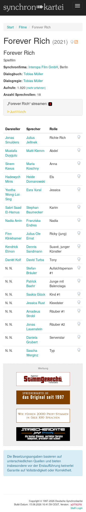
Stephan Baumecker (34, 209)
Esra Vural (33, 189)
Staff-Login (77, 508)
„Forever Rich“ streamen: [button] (27, 104)
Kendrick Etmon (11, 248)
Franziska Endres (33, 222)
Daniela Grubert (32, 339)
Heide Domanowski (35, 179)
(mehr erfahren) (36, 88)
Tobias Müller (33, 74)
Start (10, 27)
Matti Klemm (35, 150)
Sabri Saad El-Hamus (13, 209)
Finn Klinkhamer (13, 235)
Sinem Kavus (9, 166)
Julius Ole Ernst (33, 235)
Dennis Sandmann (34, 248)
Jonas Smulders (12, 139)
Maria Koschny (32, 166)
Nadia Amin (13, 220)
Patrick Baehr (31, 283)
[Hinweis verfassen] (72, 40)
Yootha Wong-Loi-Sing (12, 194)
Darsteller (12, 129)
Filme (23, 27)
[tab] (43, 107)
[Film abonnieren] (76, 40)
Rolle (54, 129)
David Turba (35, 259)
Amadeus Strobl (33, 313)
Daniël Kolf (13, 259)
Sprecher (33, 129)
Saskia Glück (35, 294)
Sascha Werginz (32, 352)
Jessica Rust (35, 302)
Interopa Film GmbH (43, 67)
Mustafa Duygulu (11, 152)
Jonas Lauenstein (34, 326)
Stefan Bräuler (31, 270)
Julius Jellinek (31, 139)
